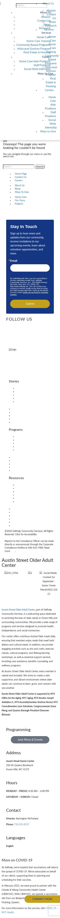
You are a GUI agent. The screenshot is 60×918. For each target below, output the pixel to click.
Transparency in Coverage (29, 498)
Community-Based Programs (33, 44)
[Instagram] (12, 326)
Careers (49, 90)
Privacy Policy (23, 491)
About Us (48, 3)
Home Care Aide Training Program (33, 440)
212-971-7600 (16, 368)
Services (46, 32)
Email (13, 261)
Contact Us (43, 20)
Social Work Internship (51, 124)
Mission (45, 16)
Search (40, 166)
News (47, 24)
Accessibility (22, 488)
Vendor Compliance (26, 485)
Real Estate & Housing (51, 82)
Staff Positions (42, 65)
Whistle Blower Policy (27, 495)
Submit (30, 303)
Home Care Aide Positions (34, 61)
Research (44, 28)
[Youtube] (8, 326)
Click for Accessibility (25, 534)
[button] (55, 136)
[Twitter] (20, 326)
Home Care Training (38, 41)
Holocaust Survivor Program (33, 48)
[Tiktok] (28, 326)
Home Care (43, 37)
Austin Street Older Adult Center (18, 610)
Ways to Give (48, 131)
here (13, 551)
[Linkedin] (24, 326)
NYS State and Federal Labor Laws (33, 501)
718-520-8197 (21, 824)
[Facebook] (16, 326)
